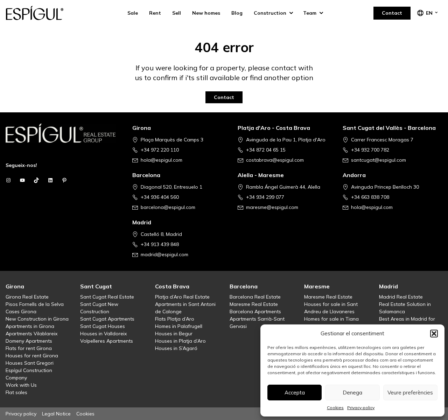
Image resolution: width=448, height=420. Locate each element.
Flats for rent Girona (29, 348)
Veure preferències (410, 392)
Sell (176, 13)
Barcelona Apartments (255, 311)
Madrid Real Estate (401, 297)
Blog (237, 13)
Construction (270, 13)
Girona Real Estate (27, 297)
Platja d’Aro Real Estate (182, 297)
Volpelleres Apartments (106, 341)
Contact (392, 13)
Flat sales (16, 392)
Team (309, 13)
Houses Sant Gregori (30, 363)
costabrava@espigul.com (275, 160)
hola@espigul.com (161, 160)
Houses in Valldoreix (103, 333)
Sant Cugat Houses (102, 326)
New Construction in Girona (37, 319)
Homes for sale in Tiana (331, 319)
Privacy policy (360, 407)
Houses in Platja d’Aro (180, 341)
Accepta (295, 392)
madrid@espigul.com (164, 254)
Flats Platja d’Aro (174, 319)
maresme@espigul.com (272, 207)
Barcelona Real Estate (255, 297)
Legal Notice (56, 414)
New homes (206, 13)
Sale (132, 13)
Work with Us (21, 385)
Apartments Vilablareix (31, 333)
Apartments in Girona (30, 326)
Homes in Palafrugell (178, 326)
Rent (155, 13)
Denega (352, 392)
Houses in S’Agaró (176, 348)
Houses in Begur (173, 333)
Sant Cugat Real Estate (107, 297)
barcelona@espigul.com (168, 207)
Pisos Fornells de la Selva (35, 304)
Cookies (335, 407)
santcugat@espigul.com (378, 160)
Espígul (41, 13)
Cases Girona (21, 311)
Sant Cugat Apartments (107, 319)
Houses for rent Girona (32, 355)
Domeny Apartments (29, 341)
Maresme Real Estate (254, 304)
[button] (434, 333)
